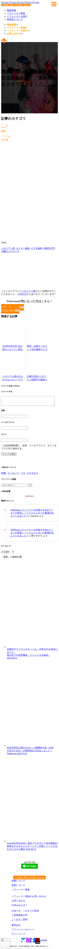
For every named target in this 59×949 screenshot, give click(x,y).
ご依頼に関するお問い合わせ (16, 5)
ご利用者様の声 (19, 915)
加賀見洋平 (49, 248)
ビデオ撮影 (36, 248)
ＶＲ (23, 473)
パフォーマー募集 (20, 889)
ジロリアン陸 (8, 248)
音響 (3, 473)
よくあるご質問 (19, 919)
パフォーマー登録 (10, 310)
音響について (18, 881)
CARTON (22, 294)
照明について (18, 885)
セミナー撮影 (23, 248)
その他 (4, 139)
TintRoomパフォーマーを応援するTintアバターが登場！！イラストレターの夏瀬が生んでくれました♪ (32, 513)
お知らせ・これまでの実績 (25, 911)
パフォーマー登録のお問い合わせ (28, 896)
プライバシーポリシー (22, 929)
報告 (3, 131)
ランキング (13, 473)
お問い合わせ (18, 901)
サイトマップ (18, 934)
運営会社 (16, 925)
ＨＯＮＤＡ (32, 473)
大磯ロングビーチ (10, 251)
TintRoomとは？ (19, 905)
